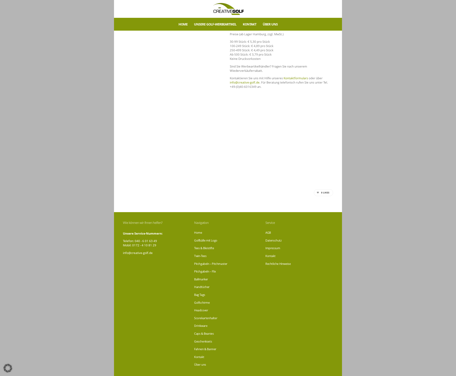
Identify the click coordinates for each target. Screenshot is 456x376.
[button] (8, 368)
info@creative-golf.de (245, 82)
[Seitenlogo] (228, 9)
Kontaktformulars (296, 78)
